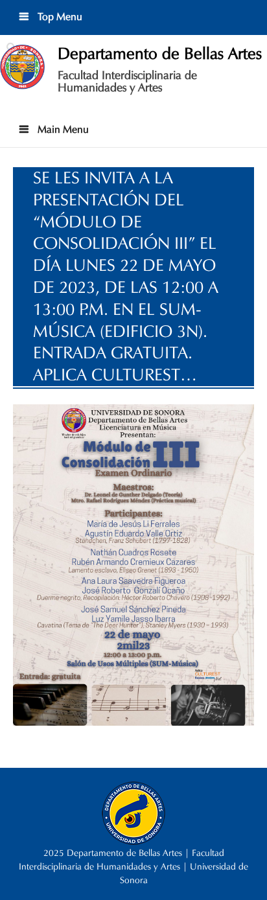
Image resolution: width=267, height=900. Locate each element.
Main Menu (62, 129)
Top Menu (58, 16)
